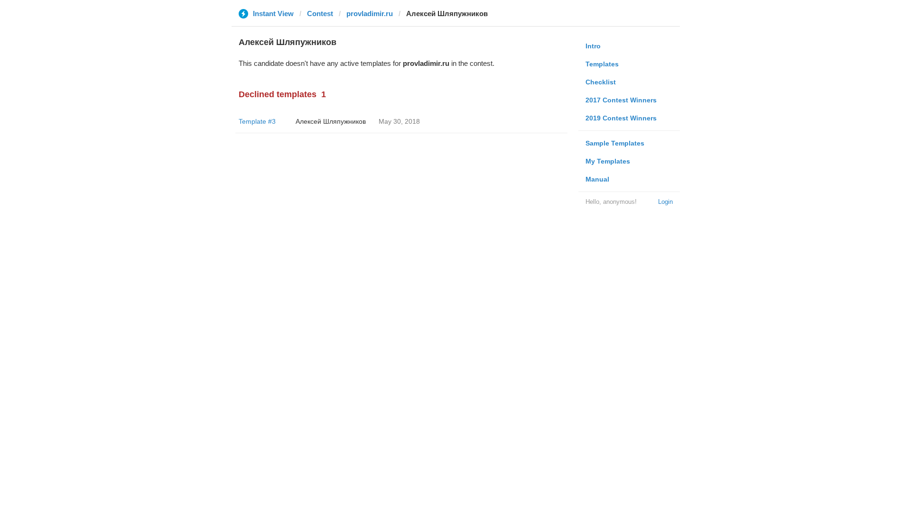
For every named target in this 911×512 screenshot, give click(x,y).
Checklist (601, 82)
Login (665, 201)
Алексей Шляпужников (331, 121)
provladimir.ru (369, 13)
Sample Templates (615, 143)
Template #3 (257, 121)
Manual (597, 179)
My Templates (608, 161)
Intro (593, 46)
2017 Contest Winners (621, 100)
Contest (320, 13)
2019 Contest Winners (621, 118)
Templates (602, 64)
